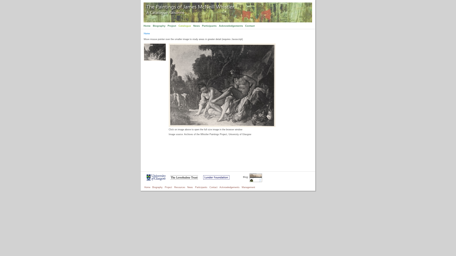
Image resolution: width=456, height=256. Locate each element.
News (196, 25)
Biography (159, 25)
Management (248, 187)
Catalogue (184, 25)
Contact (250, 25)
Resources (179, 187)
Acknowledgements (231, 25)
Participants (209, 25)
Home (147, 25)
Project (172, 25)
